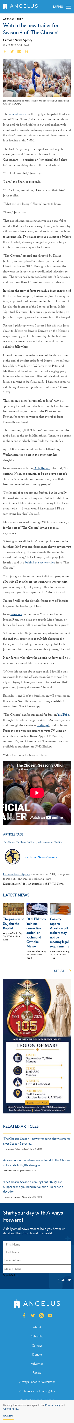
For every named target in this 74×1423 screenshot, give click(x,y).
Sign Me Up (10, 1275)
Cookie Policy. (11, 1408)
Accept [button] (8, 1415)
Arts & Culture (13, 19)
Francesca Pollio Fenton (16, 1149)
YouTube (63, 715)
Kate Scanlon (33, 951)
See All (60, 970)
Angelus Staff (10, 933)
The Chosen (9, 842)
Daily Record (42, 468)
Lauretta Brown (12, 1197)
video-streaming (45, 842)
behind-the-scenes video (40, 562)
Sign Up (64, 1280)
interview (16, 614)
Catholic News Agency (17, 40)
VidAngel (43, 725)
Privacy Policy (52, 1405)
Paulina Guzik (11, 1170)
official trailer (17, 114)
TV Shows (21, 842)
